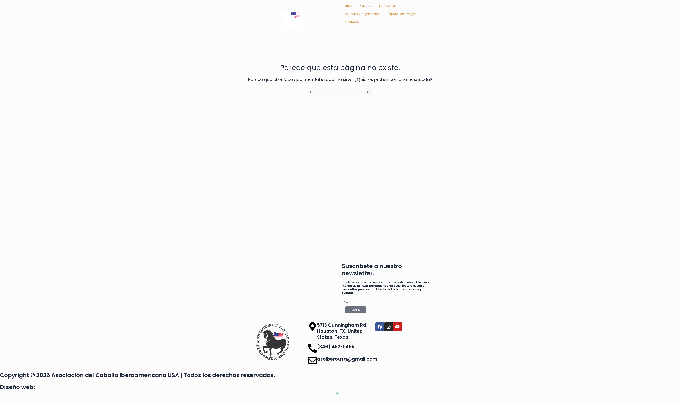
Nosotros (365, 6)
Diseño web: (17, 387)
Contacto (352, 22)
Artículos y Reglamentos (362, 14)
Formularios (387, 6)
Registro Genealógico (401, 14)
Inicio (348, 6)
